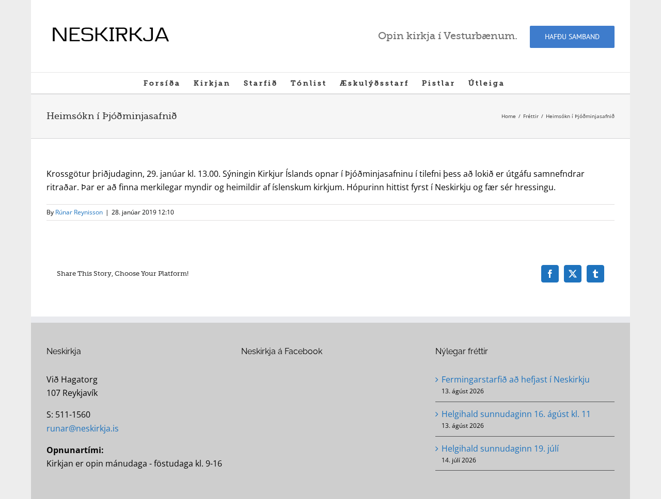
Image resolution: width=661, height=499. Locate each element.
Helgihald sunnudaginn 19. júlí (500, 448)
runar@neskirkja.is (82, 428)
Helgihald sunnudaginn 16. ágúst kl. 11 (516, 414)
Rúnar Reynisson (79, 212)
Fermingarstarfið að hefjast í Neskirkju (516, 379)
